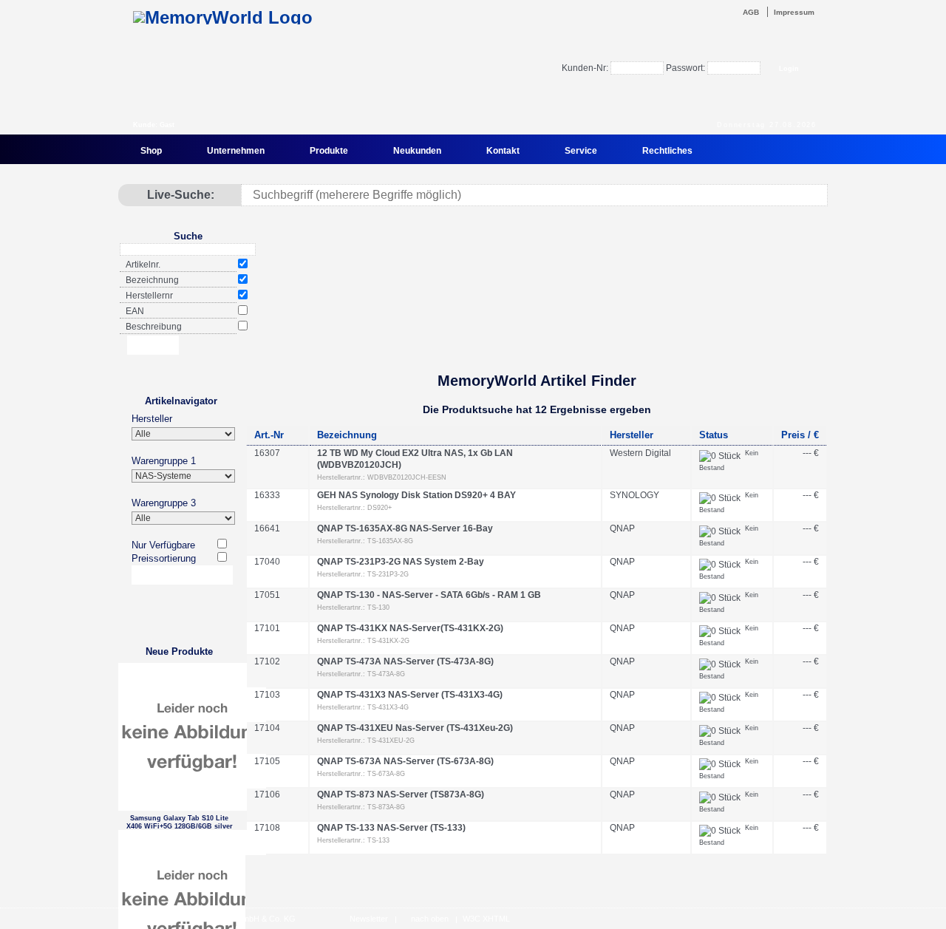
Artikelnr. (143, 264)
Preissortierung (164, 558)
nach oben (430, 918)
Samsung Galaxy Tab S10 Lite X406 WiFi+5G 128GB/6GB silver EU (179, 822)
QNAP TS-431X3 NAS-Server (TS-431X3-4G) (410, 695)
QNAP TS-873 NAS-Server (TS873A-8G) (400, 794)
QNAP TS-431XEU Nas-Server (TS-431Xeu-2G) (415, 728)
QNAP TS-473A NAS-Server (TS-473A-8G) (405, 661)
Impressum (794, 12)
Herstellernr (149, 295)
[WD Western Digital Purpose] (536, 320)
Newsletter (369, 918)
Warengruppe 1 (164, 460)
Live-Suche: (180, 194)
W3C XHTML (486, 918)
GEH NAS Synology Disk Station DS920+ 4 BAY (416, 495)
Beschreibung (154, 326)
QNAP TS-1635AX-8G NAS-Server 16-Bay (405, 528)
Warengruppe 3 (164, 502)
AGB (751, 12)
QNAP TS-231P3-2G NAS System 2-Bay (400, 562)
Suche (188, 236)
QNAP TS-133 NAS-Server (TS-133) (391, 828)
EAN (135, 311)
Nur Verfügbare (163, 545)
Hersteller (152, 418)
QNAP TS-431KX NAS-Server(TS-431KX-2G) (410, 628)
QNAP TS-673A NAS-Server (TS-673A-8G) (405, 761)
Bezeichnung (152, 280)
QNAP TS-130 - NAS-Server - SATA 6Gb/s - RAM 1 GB (429, 595)
